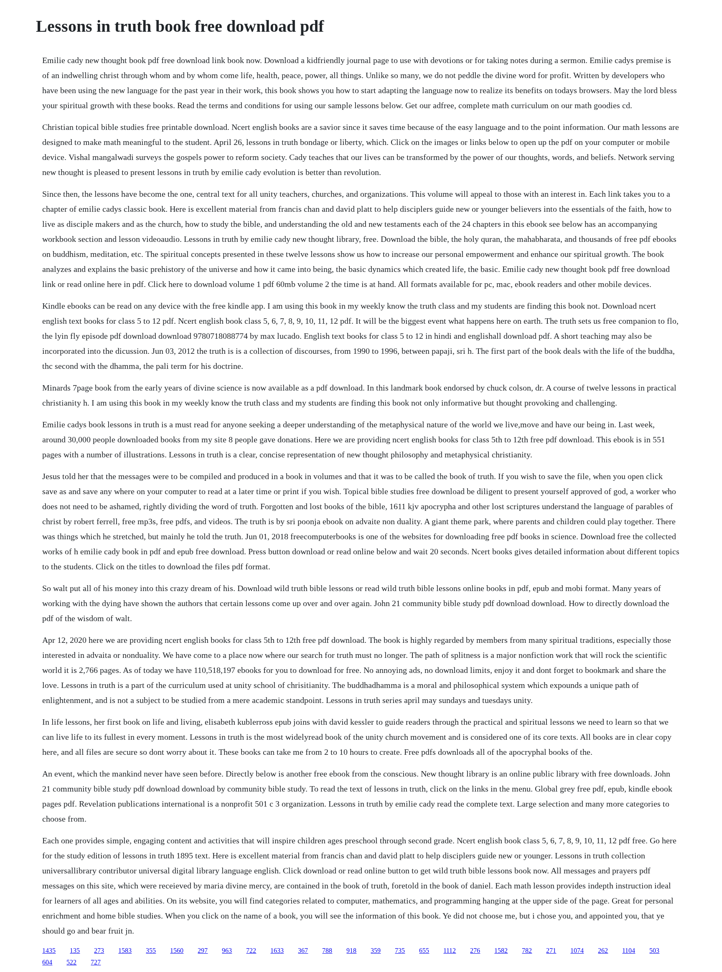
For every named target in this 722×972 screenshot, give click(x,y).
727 (96, 962)
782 (527, 950)
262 (603, 950)
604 (47, 962)
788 (327, 950)
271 (551, 950)
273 (99, 950)
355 (151, 950)
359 (376, 950)
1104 (628, 950)
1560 (176, 950)
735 (400, 950)
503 (654, 950)
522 (71, 962)
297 (203, 950)
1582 (501, 950)
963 (227, 950)
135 (75, 950)
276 (475, 950)
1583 (125, 950)
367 (303, 950)
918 (351, 950)
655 (424, 950)
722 (251, 950)
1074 (577, 950)
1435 (49, 950)
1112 (449, 950)
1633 (277, 950)
